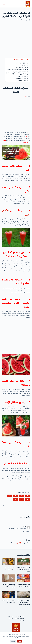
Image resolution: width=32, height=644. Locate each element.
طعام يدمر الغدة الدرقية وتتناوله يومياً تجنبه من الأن (24, 586)
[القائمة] (4, 3)
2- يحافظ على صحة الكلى (22, 65)
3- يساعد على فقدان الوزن (22, 67)
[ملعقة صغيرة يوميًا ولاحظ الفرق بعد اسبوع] (8, 594)
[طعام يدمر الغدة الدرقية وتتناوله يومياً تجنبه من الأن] (23, 578)
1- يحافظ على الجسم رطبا (22, 64)
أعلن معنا (10, 616)
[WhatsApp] (21, 499)
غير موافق (13, 641)
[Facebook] (27, 496)
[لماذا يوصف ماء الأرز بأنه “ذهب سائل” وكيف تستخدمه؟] (8, 578)
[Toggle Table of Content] (27, 60)
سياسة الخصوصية (19, 618)
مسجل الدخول (19, 543)
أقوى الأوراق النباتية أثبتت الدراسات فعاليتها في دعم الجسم (23, 569)
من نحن (22, 620)
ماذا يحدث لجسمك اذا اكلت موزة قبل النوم (9, 568)
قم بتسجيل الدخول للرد (12, 528)
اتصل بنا (11, 618)
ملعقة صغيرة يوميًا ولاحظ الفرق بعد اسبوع (8, 601)
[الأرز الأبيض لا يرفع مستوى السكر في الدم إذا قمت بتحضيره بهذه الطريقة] (23, 594)
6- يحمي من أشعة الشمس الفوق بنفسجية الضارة (17, 73)
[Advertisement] (16, 40)
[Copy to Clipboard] (15, 499)
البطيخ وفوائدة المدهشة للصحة (21, 62)
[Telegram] (27, 499)
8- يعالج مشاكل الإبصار (22, 76)
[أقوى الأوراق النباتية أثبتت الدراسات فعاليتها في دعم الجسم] (23, 561)
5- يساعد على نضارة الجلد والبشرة (20, 71)
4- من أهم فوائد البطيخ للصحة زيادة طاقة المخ (17, 69)
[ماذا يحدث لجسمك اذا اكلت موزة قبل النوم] (8, 561)
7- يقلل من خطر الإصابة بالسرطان (20, 75)
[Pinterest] (15, 496)
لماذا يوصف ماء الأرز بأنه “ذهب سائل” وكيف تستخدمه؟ (9, 586)
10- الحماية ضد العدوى (23, 80)
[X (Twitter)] (21, 496)
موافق (20, 641)
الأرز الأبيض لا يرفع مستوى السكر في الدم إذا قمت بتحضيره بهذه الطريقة (23, 602)
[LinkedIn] (9, 496)
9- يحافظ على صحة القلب (22, 78)
